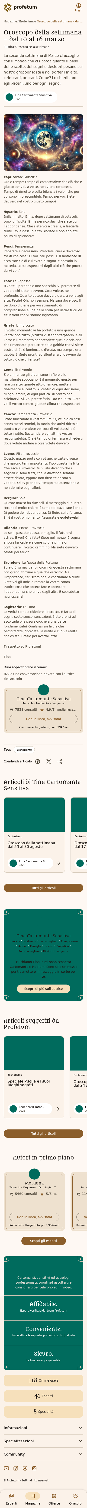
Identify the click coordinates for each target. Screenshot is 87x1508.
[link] (43, 710)
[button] (43, 719)
